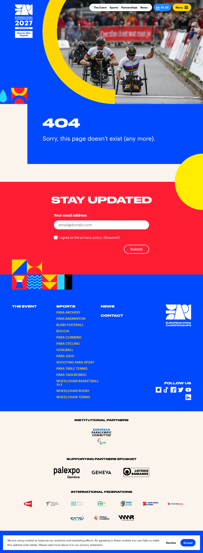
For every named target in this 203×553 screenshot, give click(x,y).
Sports (114, 7)
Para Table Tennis (72, 368)
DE (167, 7)
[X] (181, 390)
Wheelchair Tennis (73, 397)
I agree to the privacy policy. (89, 237)
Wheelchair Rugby (72, 391)
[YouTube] (188, 390)
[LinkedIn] (188, 397)
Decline (171, 542)
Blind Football (70, 325)
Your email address (70, 215)
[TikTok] (166, 390)
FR (162, 7)
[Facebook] (173, 390)
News (144, 7)
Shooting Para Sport (75, 362)
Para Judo (65, 356)
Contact (112, 315)
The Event (100, 7)
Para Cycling (68, 343)
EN (158, 7)
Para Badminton (70, 318)
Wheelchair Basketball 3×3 (77, 382)
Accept (188, 542)
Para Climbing (69, 337)
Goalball (64, 350)
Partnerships (129, 7)
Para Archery (68, 312)
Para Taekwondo (71, 375)
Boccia (62, 331)
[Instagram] (158, 390)
